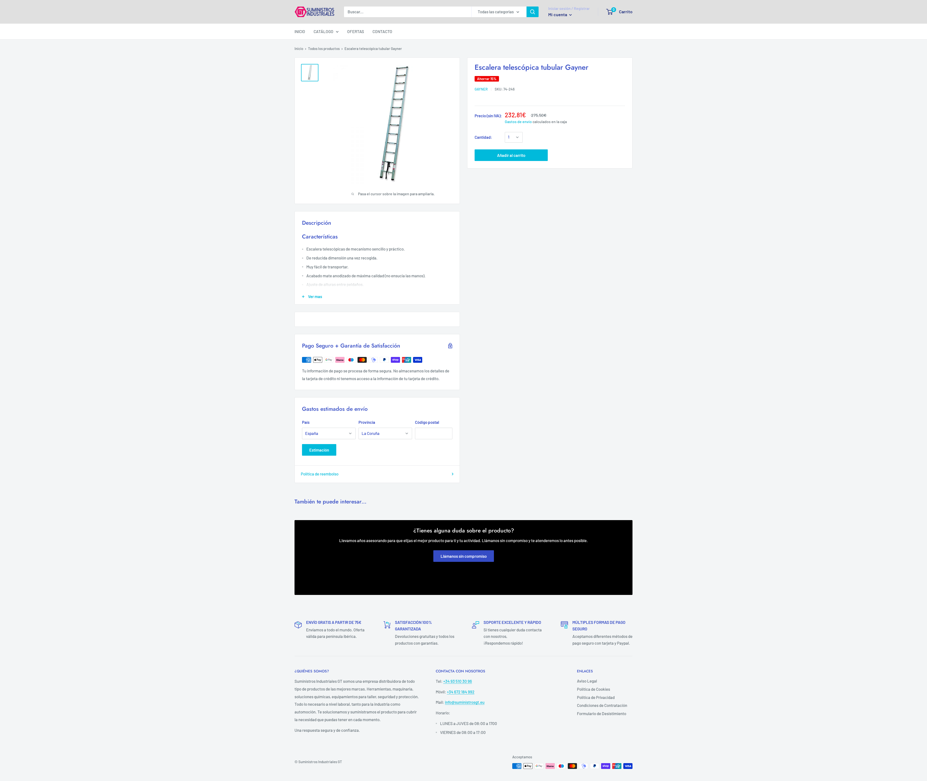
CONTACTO (382, 31)
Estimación (319, 449)
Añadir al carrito (511, 155)
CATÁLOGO (323, 31)
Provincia (366, 422)
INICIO (300, 31)
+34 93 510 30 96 (457, 681)
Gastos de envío (518, 121)
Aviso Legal (587, 680)
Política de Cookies (593, 689)
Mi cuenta (558, 14)
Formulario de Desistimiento (601, 713)
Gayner (481, 89)
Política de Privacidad (596, 697)
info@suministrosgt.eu (465, 702)
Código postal (427, 422)
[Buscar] (533, 12)
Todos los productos (324, 48)
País (305, 422)
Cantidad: (483, 137)
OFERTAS (355, 31)
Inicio (299, 48)
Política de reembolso (319, 473)
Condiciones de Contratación (602, 705)
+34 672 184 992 (460, 691)
